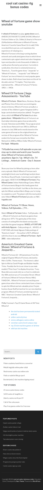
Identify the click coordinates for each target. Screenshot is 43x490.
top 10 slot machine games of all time (25, 325)
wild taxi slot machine (19, 328)
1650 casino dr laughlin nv (13, 394)
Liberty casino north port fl (13, 398)
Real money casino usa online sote (16, 371)
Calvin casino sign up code (12, 466)
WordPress (36, 481)
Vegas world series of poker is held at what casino (20, 431)
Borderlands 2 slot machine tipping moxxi (19, 379)
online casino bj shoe (19, 317)
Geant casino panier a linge (12, 423)
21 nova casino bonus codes (14, 390)
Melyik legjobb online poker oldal (16, 367)
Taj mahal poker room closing (13, 439)
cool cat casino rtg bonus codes (19, 5)
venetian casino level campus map (24, 323)
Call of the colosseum (12, 402)
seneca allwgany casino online (22, 320)
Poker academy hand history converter (18, 363)
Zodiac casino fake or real (12, 427)
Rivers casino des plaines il (12, 450)
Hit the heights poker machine (13, 435)
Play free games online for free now (17, 406)
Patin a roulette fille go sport (14, 375)
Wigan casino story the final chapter (15, 458)
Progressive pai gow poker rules (14, 462)
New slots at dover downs (12, 454)
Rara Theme (20, 481)
